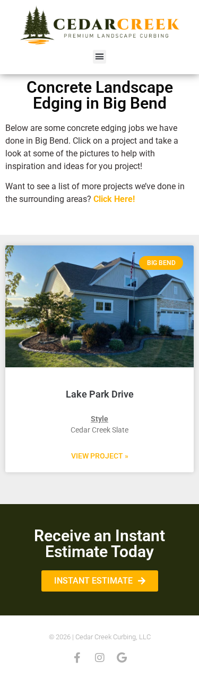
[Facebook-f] (77, 657)
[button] (100, 57)
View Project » (99, 456)
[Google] (122, 657)
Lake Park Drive (100, 394)
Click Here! (114, 199)
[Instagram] (99, 657)
